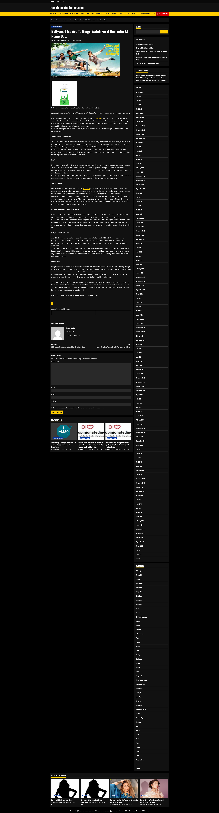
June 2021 (139, 353)
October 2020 (140, 386)
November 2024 (140, 180)
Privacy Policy (145, 14)
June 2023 (139, 252)
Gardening (139, 659)
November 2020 (140, 382)
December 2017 (140, 529)
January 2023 (139, 273)
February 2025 (140, 168)
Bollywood (97, 118)
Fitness (138, 646)
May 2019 (138, 458)
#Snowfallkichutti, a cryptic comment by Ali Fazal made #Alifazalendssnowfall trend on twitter (117, 445)
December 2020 (140, 378)
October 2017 (139, 538)
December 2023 (140, 227)
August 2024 (139, 193)
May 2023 (138, 256)
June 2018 (139, 504)
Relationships (140, 718)
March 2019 (139, 466)
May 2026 (138, 105)
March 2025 (139, 164)
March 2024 (139, 214)
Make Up (138, 697)
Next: (113, 345)
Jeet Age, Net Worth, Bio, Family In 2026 (147, 63)
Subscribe (165, 14)
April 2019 (139, 462)
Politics (138, 714)
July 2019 (138, 449)
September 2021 (140, 340)
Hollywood (139, 676)
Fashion (138, 638)
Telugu (138, 747)
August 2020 (139, 395)
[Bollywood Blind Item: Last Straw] (95, 788)
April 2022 (139, 311)
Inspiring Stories (140, 684)
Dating (138, 625)
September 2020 (140, 391)
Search (138, 27)
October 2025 (140, 134)
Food (137, 651)
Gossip (138, 663)
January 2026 (139, 122)
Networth (99, 14)
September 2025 (140, 138)
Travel (127, 14)
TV (136, 764)
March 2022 (139, 315)
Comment (55, 362)
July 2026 (138, 96)
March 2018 (139, 517)
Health (138, 667)
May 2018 (138, 508)
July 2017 (138, 550)
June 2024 (139, 201)
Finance (107, 14)
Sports (138, 730)
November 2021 (140, 332)
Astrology (138, 571)
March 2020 (139, 416)
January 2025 (139, 172)
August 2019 (139, 445)
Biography (139, 588)
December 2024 (140, 176)
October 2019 (140, 437)
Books (137, 609)
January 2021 (139, 374)
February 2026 (140, 117)
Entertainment (63, 14)
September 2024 (140, 189)
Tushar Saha (115, 804)
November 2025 (140, 130)
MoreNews (136, 811)
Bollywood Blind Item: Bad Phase (145, 44)
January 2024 (139, 222)
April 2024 (139, 210)
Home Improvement (141, 680)
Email (53, 394)
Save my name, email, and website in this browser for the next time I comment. (78, 408)
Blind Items (90, 14)
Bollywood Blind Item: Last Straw (145, 48)
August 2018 (139, 496)
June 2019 (139, 454)
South (137, 726)
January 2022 (139, 323)
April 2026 (139, 109)
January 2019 (139, 475)
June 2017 (138, 554)
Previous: (68, 345)
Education (138, 630)
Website (54, 401)
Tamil (137, 739)
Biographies (74, 14)
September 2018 (140, 491)
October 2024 (140, 185)
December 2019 (140, 428)
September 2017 (140, 542)
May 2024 (138, 206)
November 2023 (140, 231)
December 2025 (140, 126)
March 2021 (139, 365)
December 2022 (140, 277)
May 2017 (138, 559)
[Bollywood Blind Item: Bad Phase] (65, 788)
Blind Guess (139, 596)
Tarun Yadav (56, 40)
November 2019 (140, 433)
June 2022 (139, 302)
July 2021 (138, 348)
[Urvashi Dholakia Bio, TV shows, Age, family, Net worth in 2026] (124, 788)
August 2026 (139, 92)
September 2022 (140, 290)
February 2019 (140, 470)
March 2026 (139, 113)
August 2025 (139, 143)
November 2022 (140, 281)
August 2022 (139, 294)
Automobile (139, 575)
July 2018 (138, 500)
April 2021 (139, 361)
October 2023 (140, 235)
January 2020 (139, 424)
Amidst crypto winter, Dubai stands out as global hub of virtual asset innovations (63, 445)
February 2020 (140, 420)
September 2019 (140, 441)
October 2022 (140, 285)
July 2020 (138, 399)
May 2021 (138, 357)
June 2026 (139, 101)
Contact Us (53, 14)
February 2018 (140, 521)
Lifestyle (138, 693)
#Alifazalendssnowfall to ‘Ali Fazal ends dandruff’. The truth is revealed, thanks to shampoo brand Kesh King (90, 445)
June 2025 (139, 151)
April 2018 (139, 512)
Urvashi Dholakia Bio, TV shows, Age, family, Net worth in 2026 (124, 801)
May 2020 (138, 407)
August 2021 (139, 344)
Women (138, 768)
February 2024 (140, 218)
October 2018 (139, 487)
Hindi (137, 672)
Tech (121, 14)
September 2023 (140, 239)
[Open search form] (154, 13)
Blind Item (139, 600)
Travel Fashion (140, 760)
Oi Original (139, 705)
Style (137, 735)
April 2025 (139, 159)
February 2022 (140, 319)
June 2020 (139, 403)
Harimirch (86, 188)
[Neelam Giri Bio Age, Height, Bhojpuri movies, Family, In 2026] (154, 788)
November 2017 (140, 533)
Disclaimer (135, 14)
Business (138, 613)
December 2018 (140, 479)
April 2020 (139, 412)
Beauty (138, 579)
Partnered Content (57, 26)
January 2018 (139, 525)
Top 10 (82, 14)
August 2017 (139, 546)
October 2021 (139, 336)
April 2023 (139, 260)
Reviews (138, 722)
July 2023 (138, 248)
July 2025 (138, 147)
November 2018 (140, 483)
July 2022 (138, 298)
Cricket (114, 14)
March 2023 (139, 264)
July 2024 (138, 197)
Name (53, 387)
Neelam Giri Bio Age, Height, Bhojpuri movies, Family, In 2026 (152, 801)
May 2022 (138, 306)
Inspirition (139, 688)
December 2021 (140, 327)
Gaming (138, 655)
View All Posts (73, 335)
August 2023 (139, 243)
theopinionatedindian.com (67, 7)
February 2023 (140, 269)
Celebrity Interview (141, 617)
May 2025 (138, 155)
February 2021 (140, 369)
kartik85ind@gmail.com (59, 802)
